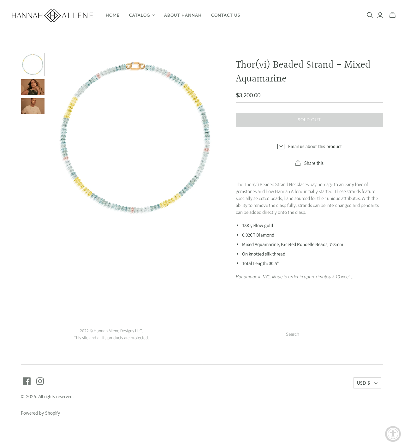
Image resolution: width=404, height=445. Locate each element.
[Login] (380, 15)
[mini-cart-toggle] (392, 15)
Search (292, 334)
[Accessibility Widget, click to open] (393, 434)
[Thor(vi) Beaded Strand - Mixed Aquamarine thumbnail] (33, 64)
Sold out (309, 119)
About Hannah (182, 15)
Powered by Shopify (40, 413)
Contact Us (225, 15)
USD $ (363, 383)
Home (113, 15)
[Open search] (370, 15)
